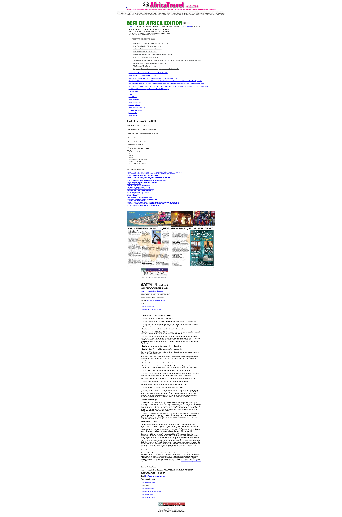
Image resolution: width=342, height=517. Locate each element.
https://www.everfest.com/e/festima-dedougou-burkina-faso (145, 179)
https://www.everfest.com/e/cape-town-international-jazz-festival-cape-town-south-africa (154, 172)
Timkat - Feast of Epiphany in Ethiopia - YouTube (142, 182)
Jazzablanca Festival (134, 99)
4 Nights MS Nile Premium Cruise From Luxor (147, 49)
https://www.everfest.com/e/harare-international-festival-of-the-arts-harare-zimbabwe (153, 203)
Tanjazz (131, 94)
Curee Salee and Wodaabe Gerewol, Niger (139, 197)
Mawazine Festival (133, 91)
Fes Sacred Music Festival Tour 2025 (145, 52)
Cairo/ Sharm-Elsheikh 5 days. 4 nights (145, 57)
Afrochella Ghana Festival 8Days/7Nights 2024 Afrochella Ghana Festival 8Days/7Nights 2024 (153, 78)
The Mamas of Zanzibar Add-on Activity (145, 66)
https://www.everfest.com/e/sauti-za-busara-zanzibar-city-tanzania (147, 207)
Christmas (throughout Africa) (136, 200)
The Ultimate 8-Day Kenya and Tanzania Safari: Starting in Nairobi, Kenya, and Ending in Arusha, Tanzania (167, 60)
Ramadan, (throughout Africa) (136, 194)
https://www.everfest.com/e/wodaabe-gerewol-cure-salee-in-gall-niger (148, 177)
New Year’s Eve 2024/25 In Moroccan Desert (147, 46)
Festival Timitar (133, 97)
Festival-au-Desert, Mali (134, 184)
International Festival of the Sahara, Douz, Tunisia (142, 199)
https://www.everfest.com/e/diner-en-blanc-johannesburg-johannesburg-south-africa (153, 202)
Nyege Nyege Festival (134, 105)
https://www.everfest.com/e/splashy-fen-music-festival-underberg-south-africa (151, 174)
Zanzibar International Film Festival (138, 192)
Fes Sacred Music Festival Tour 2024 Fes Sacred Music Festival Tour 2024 (148, 73)
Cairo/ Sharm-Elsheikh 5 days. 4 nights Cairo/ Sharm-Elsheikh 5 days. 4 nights (149, 89)
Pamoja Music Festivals (135, 102)
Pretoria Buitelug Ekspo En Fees (137, 107)
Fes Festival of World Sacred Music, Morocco (140, 189)
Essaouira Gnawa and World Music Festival (140, 190)
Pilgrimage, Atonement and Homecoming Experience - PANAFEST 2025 (156, 69)
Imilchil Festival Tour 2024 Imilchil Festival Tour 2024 (142, 75)
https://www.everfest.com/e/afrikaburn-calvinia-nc (142, 175)
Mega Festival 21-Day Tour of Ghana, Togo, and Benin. (150, 43)
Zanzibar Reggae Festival (135, 110)
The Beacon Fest (133, 113)
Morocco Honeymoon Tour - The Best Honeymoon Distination (152, 54)
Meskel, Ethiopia (132, 196)
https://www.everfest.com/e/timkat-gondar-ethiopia (143, 205)
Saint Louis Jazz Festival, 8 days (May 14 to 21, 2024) (150, 63)
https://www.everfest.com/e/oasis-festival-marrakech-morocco (146, 180)
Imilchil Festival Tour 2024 (135, 115)
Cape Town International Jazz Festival (138, 187)
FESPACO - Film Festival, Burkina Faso (138, 185)
